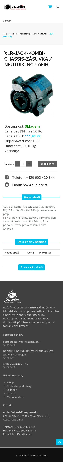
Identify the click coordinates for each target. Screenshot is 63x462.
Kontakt (11, 393)
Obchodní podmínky (18, 386)
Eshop (14, 34)
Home (5, 34)
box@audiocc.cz (35, 185)
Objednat (48, 164)
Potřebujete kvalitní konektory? (22, 341)
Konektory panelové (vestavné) (33, 34)
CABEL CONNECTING (15, 363)
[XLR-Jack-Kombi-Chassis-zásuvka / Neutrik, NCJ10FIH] (31, 94)
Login (7, 21)
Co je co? (11, 389)
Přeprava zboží (15, 397)
